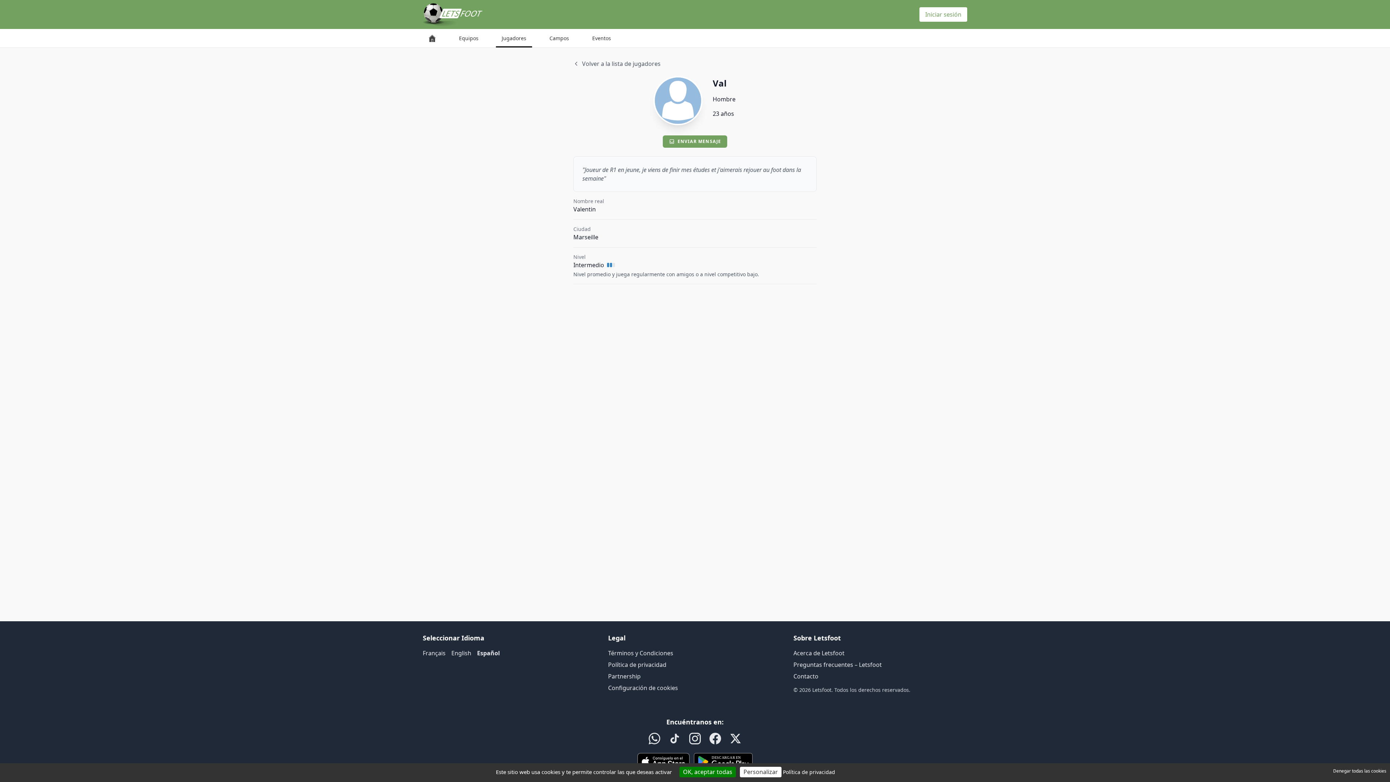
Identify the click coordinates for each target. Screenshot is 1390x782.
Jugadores (514, 38)
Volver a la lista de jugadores (621, 64)
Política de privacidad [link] (809, 772)
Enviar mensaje (699, 141)
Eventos (601, 38)
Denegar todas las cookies (1359, 771)
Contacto (805, 676)
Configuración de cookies (643, 688)
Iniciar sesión (943, 14)
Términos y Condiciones (640, 653)
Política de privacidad (637, 665)
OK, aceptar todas (707, 772)
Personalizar (761, 772)
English (461, 653)
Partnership (624, 676)
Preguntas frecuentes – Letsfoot (837, 665)
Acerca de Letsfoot (818, 653)
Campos (559, 38)
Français (434, 653)
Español (488, 653)
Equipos (469, 38)
